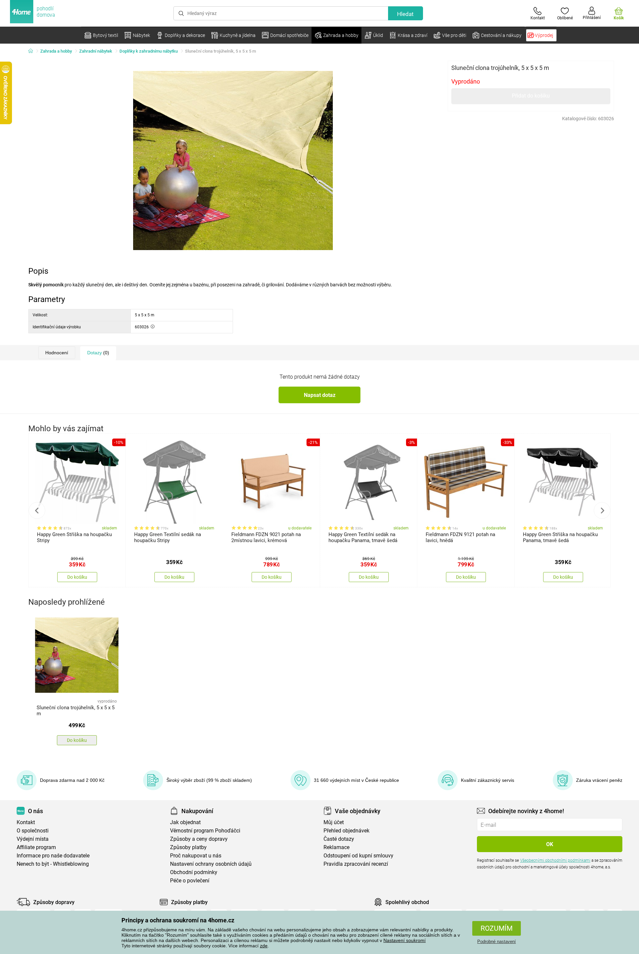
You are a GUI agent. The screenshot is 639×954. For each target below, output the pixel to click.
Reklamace (336, 847)
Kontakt (26, 822)
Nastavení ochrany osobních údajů (211, 863)
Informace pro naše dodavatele (53, 855)
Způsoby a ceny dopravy (199, 838)
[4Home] (33, 51)
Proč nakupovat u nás (195, 855)
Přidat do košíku (531, 96)
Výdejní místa (33, 838)
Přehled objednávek (346, 830)
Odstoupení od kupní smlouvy (358, 855)
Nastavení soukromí (404, 940)
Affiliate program (36, 847)
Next (602, 510)
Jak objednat (185, 822)
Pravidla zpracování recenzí (355, 863)
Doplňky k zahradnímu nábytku (148, 51)
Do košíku (77, 577)
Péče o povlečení (189, 880)
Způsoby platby (188, 847)
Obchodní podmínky (193, 872)
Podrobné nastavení (496, 941)
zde (264, 945)
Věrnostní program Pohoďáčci (205, 830)
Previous (37, 510)
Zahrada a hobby (56, 51)
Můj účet (333, 822)
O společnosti (33, 830)
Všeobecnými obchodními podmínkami (555, 860)
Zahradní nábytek (95, 51)
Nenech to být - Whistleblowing (53, 863)
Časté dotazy (338, 838)
